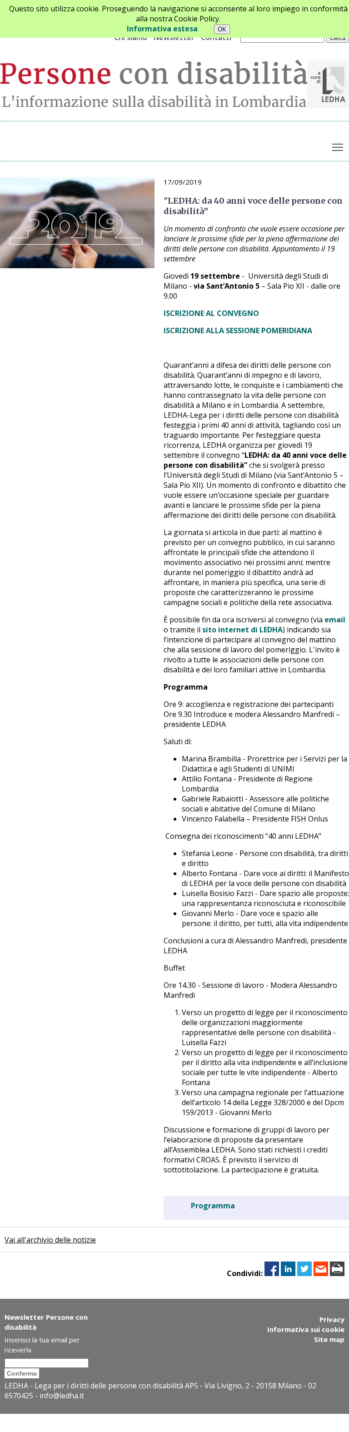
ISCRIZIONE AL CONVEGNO (211, 313)
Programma (213, 1206)
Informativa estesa (162, 29)
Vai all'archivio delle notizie (50, 1240)
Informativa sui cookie (305, 1329)
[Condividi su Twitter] (304, 1273)
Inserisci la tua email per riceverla (42, 1344)
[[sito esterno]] (328, 105)
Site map (329, 1339)
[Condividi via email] (321, 1273)
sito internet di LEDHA (242, 630)
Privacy (331, 1319)
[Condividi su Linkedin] (288, 1273)
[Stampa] (337, 1273)
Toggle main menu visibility (337, 146)
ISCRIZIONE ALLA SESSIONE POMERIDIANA (238, 330)
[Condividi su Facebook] (271, 1273)
